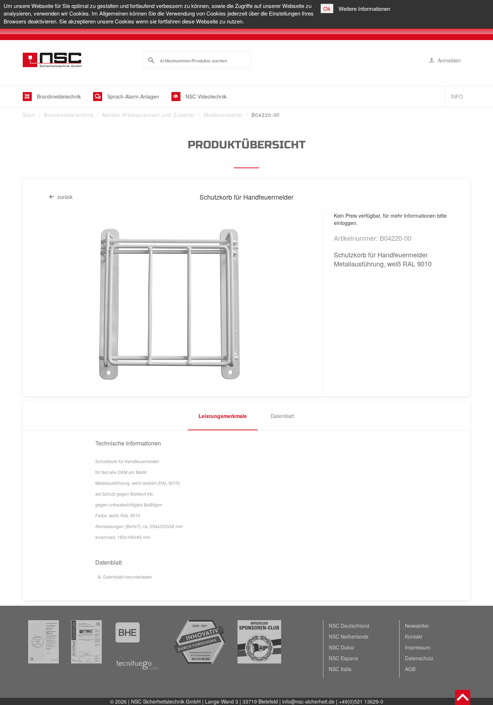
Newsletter (417, 625)
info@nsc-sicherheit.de (308, 701)
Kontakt (413, 636)
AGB (410, 669)
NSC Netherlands (348, 636)
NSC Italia (340, 669)
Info (457, 96)
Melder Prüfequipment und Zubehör (148, 114)
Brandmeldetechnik (68, 114)
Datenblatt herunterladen (127, 577)
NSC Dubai (341, 647)
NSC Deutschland (349, 625)
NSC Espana (343, 658)
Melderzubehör (223, 114)
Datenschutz (419, 658)
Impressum (418, 647)
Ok (327, 8)
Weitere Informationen (364, 8)
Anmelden (448, 60)
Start (29, 114)
